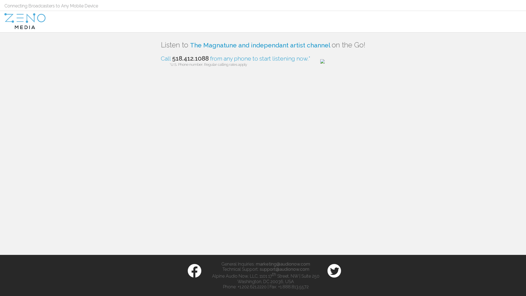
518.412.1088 (190, 58)
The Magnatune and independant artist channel (261, 45)
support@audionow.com (284, 269)
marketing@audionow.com (283, 264)
